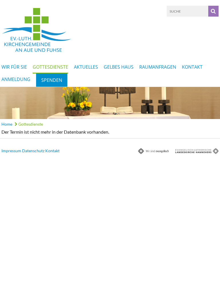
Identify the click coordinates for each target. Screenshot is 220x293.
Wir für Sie (14, 67)
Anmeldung (15, 79)
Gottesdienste (50, 67)
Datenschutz (33, 150)
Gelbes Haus (118, 67)
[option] (110, 103)
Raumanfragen (157, 67)
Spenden (51, 80)
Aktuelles (86, 67)
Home (6, 124)
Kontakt (192, 67)
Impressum (11, 150)
